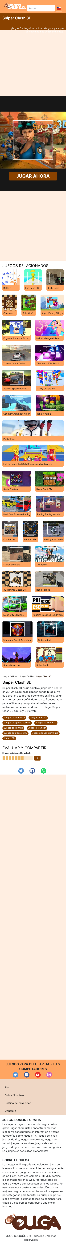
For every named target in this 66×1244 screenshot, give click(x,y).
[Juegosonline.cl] (15, 6)
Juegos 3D (9, 738)
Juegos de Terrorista (14, 717)
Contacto (10, 1110)
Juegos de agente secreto (17, 722)
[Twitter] (21, 771)
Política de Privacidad (18, 1103)
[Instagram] (49, 1075)
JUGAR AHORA (33, 176)
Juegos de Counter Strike (45, 733)
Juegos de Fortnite (13, 727)
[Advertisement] (33, 63)
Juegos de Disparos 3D (15, 733)
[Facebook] (32, 771)
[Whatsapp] (43, 771)
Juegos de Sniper (37, 727)
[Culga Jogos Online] (33, 1221)
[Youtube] (38, 1075)
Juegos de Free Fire (46, 722)
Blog (7, 1087)
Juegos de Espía (38, 717)
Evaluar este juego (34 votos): (16, 753)
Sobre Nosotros (14, 1095)
